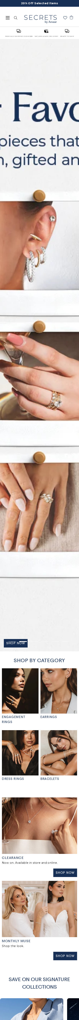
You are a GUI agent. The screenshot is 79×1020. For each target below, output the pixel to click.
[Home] (40, 19)
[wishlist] (65, 17)
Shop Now (65, 873)
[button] (71, 17)
